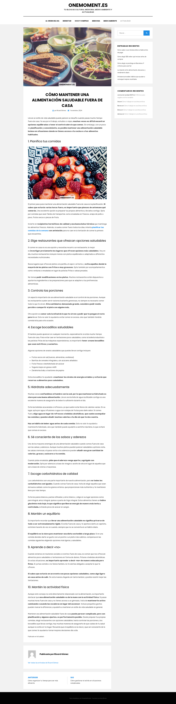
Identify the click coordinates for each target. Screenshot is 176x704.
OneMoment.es (88, 5)
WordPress (103, 698)
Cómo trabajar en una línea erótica (133, 102)
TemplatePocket (86, 698)
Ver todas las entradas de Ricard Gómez (43, 663)
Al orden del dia (52, 21)
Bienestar (67, 21)
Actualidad (125, 21)
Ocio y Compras (82, 21)
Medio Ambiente (110, 21)
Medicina (96, 21)
